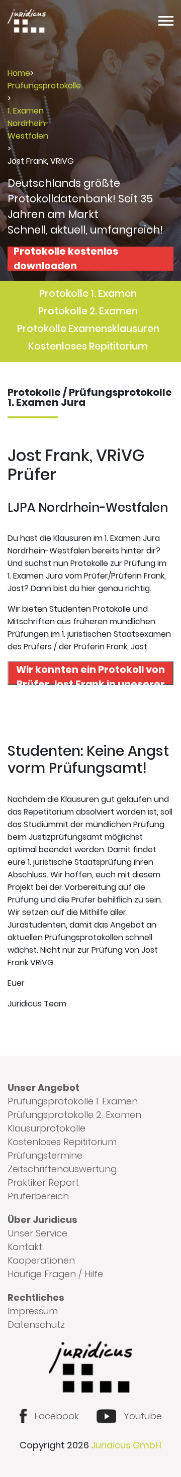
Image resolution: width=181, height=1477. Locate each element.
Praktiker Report (43, 1182)
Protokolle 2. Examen (88, 311)
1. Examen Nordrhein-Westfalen (28, 123)
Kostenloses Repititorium (88, 346)
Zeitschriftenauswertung (62, 1169)
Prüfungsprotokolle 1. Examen (73, 1101)
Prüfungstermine (45, 1155)
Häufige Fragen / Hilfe (55, 1274)
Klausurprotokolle (46, 1128)
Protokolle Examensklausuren (88, 328)
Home (19, 73)
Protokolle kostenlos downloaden (66, 259)
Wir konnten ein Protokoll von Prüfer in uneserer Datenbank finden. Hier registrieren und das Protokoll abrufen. (90, 674)
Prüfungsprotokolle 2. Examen (74, 1114)
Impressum (33, 1311)
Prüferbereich (38, 1196)
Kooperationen (41, 1260)
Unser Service (37, 1233)
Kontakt (25, 1246)
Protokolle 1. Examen (88, 293)
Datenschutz (36, 1324)
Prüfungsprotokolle (44, 85)
